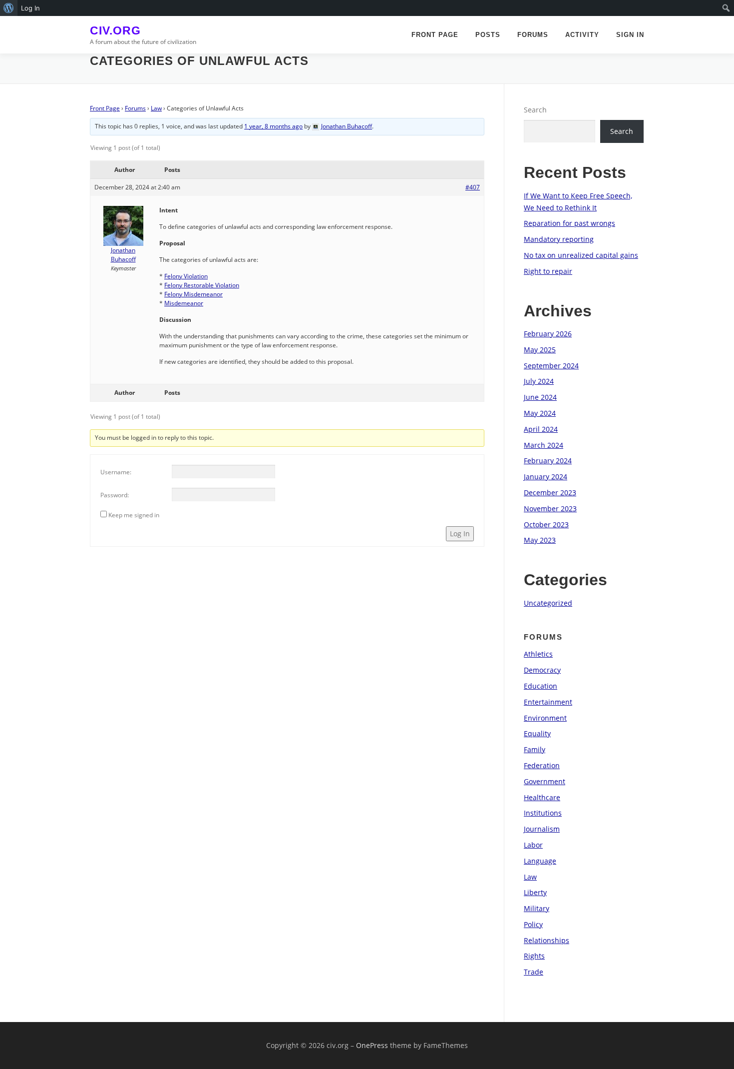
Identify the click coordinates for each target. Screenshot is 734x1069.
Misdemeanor (183, 303)
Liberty (535, 892)
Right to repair (548, 271)
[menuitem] (8, 8)
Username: (115, 472)
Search (535, 109)
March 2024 (543, 445)
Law (156, 108)
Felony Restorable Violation (201, 285)
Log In (460, 533)
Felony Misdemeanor (193, 294)
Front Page (434, 34)
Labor (533, 845)
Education (540, 686)
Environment (545, 718)
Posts (487, 34)
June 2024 (540, 397)
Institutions (543, 813)
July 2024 (539, 381)
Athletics (538, 654)
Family (534, 749)
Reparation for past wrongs (569, 223)
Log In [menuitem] (30, 8)
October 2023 (546, 524)
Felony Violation (186, 276)
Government (544, 781)
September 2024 (551, 365)
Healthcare (542, 797)
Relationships (546, 940)
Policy (533, 924)
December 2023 (550, 492)
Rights (534, 956)
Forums (532, 34)
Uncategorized (548, 603)
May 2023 (540, 540)
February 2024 (548, 460)
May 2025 (540, 349)
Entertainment (548, 702)
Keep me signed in (133, 515)
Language (540, 861)
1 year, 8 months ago (273, 126)
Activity (582, 34)
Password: (114, 495)
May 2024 (540, 413)
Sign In (630, 34)
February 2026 (548, 333)
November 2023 (550, 508)
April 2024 (541, 429)
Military (536, 908)
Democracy (542, 670)
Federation (542, 765)
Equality (537, 733)
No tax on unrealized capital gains (581, 255)
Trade (533, 972)
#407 (472, 187)
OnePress (372, 1045)
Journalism (542, 829)
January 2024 (545, 476)
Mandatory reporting (559, 239)
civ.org (115, 30)
